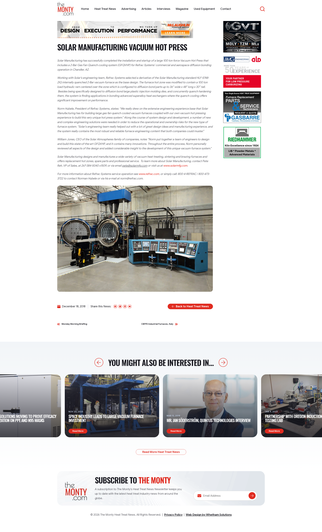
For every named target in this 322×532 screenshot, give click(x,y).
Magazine (182, 9)
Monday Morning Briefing (74, 324)
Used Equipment (204, 9)
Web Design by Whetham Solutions (209, 514)
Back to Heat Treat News (192, 306)
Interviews (163, 9)
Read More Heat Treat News (161, 452)
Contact (225, 9)
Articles (146, 9)
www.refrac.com (149, 174)
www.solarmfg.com (175, 165)
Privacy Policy (173, 514)
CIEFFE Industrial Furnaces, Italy (157, 324)
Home (85, 9)
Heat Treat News (105, 9)
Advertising (128, 9)
